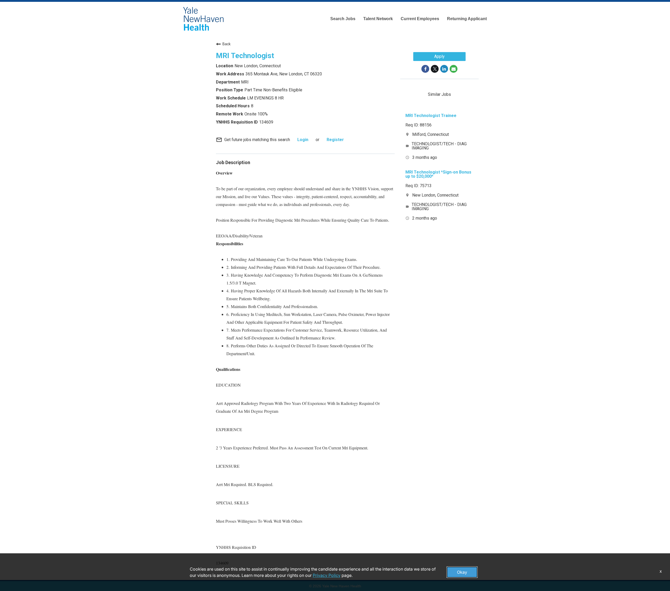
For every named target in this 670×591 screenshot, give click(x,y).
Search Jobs (342, 18)
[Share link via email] (453, 69)
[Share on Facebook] (425, 69)
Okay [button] (462, 572)
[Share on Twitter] (434, 69)
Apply (439, 56)
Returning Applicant (467, 18)
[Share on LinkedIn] (444, 69)
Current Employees (420, 18)
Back (226, 44)
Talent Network (378, 18)
